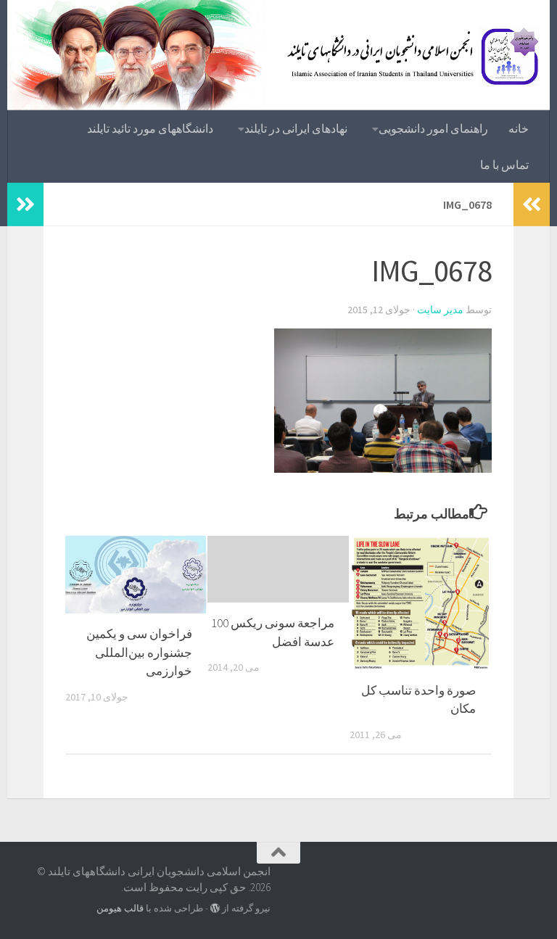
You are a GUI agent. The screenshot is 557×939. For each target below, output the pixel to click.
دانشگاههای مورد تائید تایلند (150, 128)
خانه (518, 128)
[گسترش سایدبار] (25, 204)
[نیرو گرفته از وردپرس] (215, 908)
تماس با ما (504, 164)
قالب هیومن (120, 908)
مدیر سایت (440, 309)
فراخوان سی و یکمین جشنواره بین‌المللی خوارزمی (139, 652)
